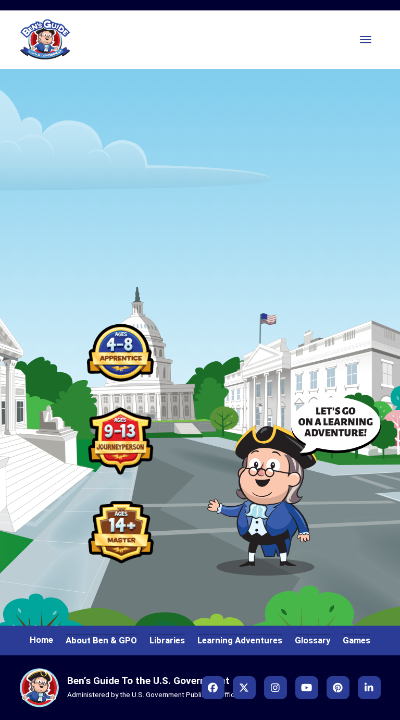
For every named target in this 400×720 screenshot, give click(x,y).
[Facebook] (213, 687)
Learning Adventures (239, 640)
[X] (244, 687)
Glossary (312, 640)
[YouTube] (306, 687)
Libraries (167, 640)
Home (41, 639)
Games (356, 640)
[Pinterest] (338, 687)
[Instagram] (275, 687)
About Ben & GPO (101, 640)
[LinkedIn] (369, 687)
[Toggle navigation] (366, 40)
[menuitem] (120, 351)
